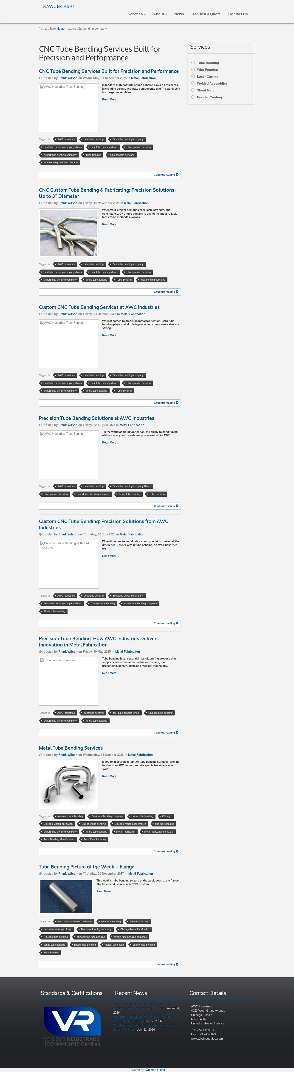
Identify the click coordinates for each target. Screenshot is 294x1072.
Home (61, 28)
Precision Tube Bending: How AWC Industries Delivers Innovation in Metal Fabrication (99, 641)
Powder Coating (209, 97)
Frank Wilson (68, 78)
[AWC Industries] (58, 5)
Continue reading (165, 174)
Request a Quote (206, 14)
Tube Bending (208, 63)
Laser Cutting (207, 76)
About (158, 14)
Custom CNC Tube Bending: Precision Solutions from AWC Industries (103, 524)
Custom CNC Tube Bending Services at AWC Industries (99, 307)
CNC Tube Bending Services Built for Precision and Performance (109, 71)
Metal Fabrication (143, 78)
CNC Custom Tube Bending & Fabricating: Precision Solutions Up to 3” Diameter (106, 193)
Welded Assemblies (212, 83)
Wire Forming (207, 69)
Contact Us (238, 14)
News (179, 14)
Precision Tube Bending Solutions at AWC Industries (96, 418)
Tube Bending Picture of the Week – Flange (87, 866)
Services (135, 14)
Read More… (110, 99)
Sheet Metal (206, 90)
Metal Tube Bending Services (71, 748)
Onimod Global (156, 1070)
